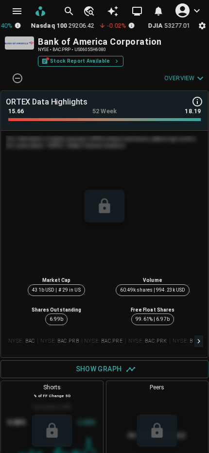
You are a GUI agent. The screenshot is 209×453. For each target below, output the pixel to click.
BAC (30, 341)
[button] (88, 11)
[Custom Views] (137, 11)
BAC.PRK (156, 341)
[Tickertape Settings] (202, 25)
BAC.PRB (68, 341)
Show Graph (99, 369)
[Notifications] (158, 11)
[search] (69, 11)
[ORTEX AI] (112, 11)
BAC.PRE (112, 341)
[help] (197, 101)
